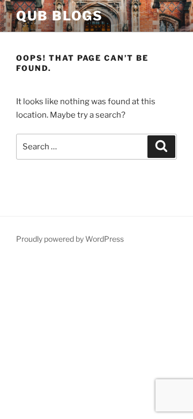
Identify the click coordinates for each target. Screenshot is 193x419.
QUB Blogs (59, 16)
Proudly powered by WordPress (70, 238)
